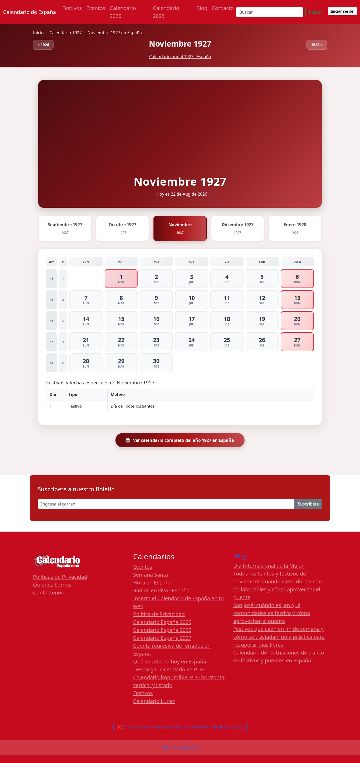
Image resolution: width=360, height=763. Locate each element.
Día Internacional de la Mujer (268, 565)
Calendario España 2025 (162, 622)
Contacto (223, 8)
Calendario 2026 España (180, 747)
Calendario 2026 (123, 11)
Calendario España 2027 (162, 637)
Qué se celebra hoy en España (169, 661)
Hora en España (152, 582)
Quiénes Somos (52, 584)
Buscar (316, 12)
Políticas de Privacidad (60, 576)
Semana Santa (150, 574)
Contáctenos (48, 592)
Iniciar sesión (342, 11)
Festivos (72, 8)
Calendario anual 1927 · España (180, 57)
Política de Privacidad (159, 614)
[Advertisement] (180, 134)
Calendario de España (29, 12)
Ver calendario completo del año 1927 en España (183, 440)
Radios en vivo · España (161, 590)
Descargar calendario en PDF (168, 669)
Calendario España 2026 (162, 629)
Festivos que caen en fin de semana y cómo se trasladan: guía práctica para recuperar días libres (279, 636)
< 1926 (43, 44)
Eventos (95, 8)
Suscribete (308, 504)
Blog (201, 8)
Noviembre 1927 (180, 43)
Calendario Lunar (154, 701)
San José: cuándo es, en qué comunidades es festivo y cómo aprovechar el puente (271, 613)
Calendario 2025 (166, 11)
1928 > (317, 44)
